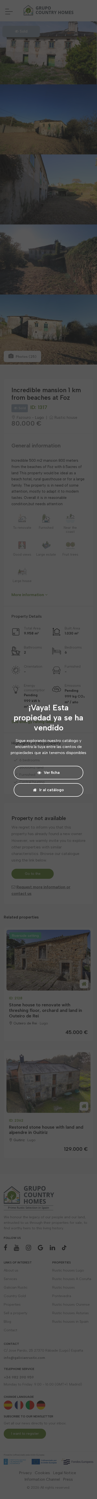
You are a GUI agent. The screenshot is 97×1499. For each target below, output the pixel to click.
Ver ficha (52, 772)
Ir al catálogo (51, 789)
